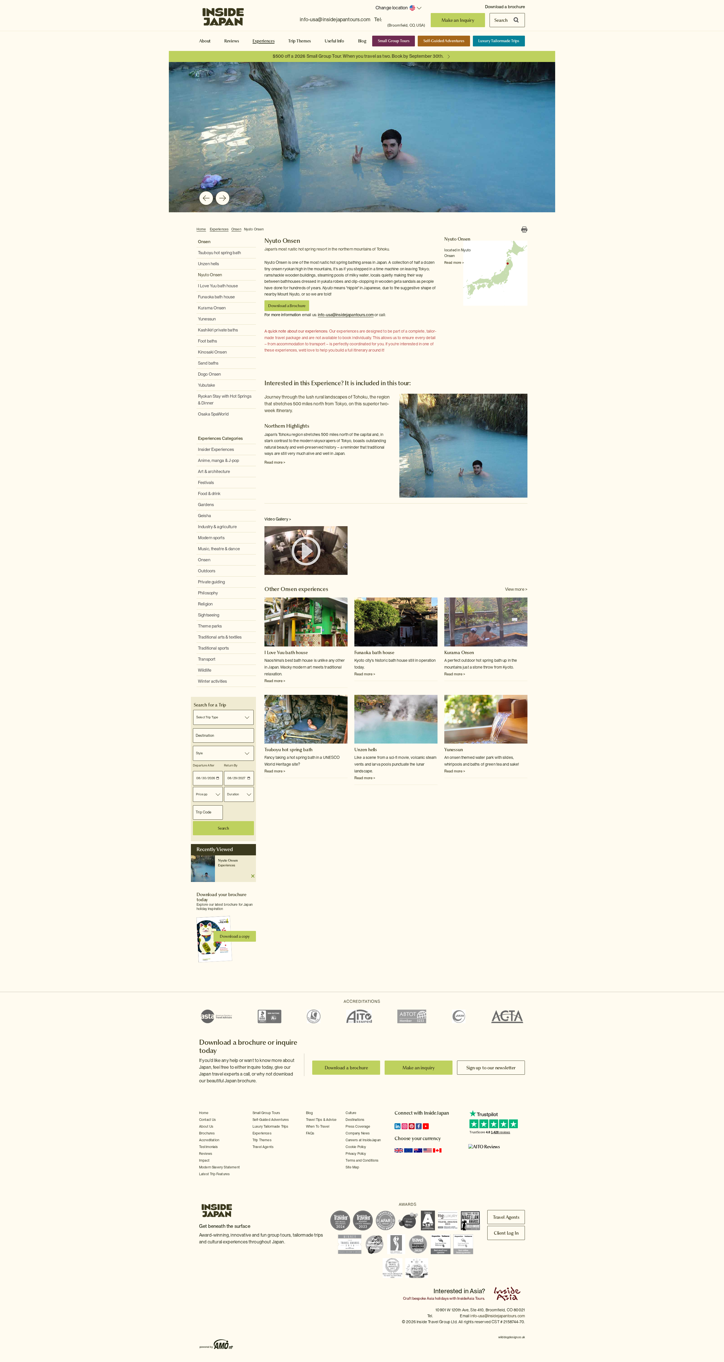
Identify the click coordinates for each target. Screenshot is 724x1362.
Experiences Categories (220, 438)
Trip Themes (299, 41)
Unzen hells (208, 263)
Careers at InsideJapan (363, 1140)
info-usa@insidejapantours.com (335, 19)
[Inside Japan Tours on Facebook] (419, 1126)
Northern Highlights (286, 425)
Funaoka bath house (216, 296)
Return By (230, 765)
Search (501, 20)
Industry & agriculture (217, 526)
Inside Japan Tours (223, 15)
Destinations (355, 1120)
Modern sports (211, 537)
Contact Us (207, 1120)
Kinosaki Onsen (212, 352)
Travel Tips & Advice (321, 1120)
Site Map (352, 1167)
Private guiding (211, 581)
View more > (516, 589)
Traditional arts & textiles (220, 637)
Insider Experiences (216, 449)
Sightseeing (208, 615)
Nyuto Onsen (254, 229)
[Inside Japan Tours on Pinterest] (412, 1126)
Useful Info (334, 41)
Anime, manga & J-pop (218, 460)
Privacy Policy (356, 1154)
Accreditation (209, 1140)
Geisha (204, 515)
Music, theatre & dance (219, 548)
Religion (205, 604)
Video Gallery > (277, 519)
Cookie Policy (356, 1147)
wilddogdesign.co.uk (511, 1337)
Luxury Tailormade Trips (498, 41)
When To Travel (317, 1126)
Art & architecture (214, 471)
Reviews (231, 41)
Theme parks (210, 626)
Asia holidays (438, 1298)
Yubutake (206, 385)
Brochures (207, 1133)
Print (524, 229)
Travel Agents (263, 1147)
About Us (206, 1126)
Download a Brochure (286, 306)
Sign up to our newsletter (491, 1068)
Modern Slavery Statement (219, 1167)
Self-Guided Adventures (443, 41)
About (204, 41)
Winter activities (212, 681)
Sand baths (208, 363)
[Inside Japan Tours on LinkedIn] (397, 1126)
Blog (362, 41)
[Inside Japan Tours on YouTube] (426, 1126)
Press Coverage (358, 1126)
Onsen (236, 229)
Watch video (306, 551)
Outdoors (206, 570)
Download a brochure (505, 6)
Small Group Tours (394, 41)
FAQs (310, 1133)
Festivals (206, 482)
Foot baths (207, 341)
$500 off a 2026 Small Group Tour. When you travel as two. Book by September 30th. (358, 56)
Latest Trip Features (214, 1174)
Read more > (454, 263)
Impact (204, 1160)
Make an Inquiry (457, 20)
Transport (206, 659)
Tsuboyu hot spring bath (219, 252)
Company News (358, 1133)
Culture (351, 1113)
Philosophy (208, 593)
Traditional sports (213, 648)
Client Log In (506, 1233)
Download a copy (235, 936)
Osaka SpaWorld (213, 414)
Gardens (206, 504)
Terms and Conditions (362, 1160)
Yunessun (207, 319)
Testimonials (208, 1147)
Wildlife (204, 670)
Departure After (203, 765)
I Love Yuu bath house (218, 285)
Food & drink (209, 493)
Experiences (263, 41)
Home (201, 229)
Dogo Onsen (209, 374)
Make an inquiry (418, 1068)
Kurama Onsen (212, 307)
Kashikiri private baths (218, 330)
